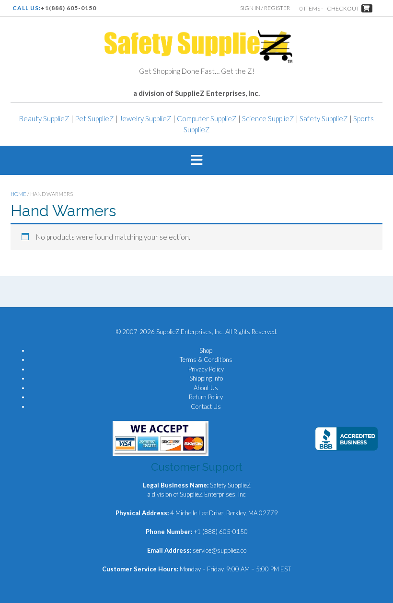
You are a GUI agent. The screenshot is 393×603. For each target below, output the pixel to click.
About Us (206, 388)
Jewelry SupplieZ (145, 118)
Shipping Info (206, 378)
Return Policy (206, 397)
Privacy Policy (206, 369)
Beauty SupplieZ (44, 118)
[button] (196, 160)
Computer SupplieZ (207, 118)
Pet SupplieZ (94, 118)
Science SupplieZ (268, 118)
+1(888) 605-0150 (68, 8)
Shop (205, 350)
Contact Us (206, 406)
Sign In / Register (265, 8)
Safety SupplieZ (324, 118)
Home (18, 194)
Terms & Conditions (206, 359)
